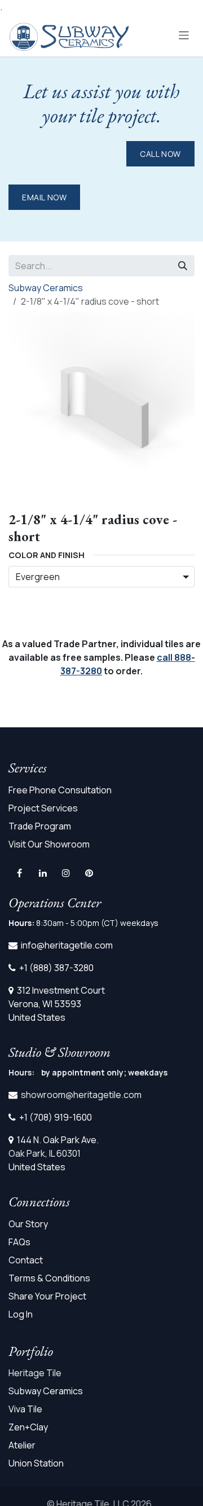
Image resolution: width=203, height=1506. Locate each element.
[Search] (183, 265)
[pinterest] (89, 873)
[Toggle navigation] (184, 35)
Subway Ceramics (45, 288)
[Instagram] (66, 873)
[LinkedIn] (43, 873)
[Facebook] (19, 873)
